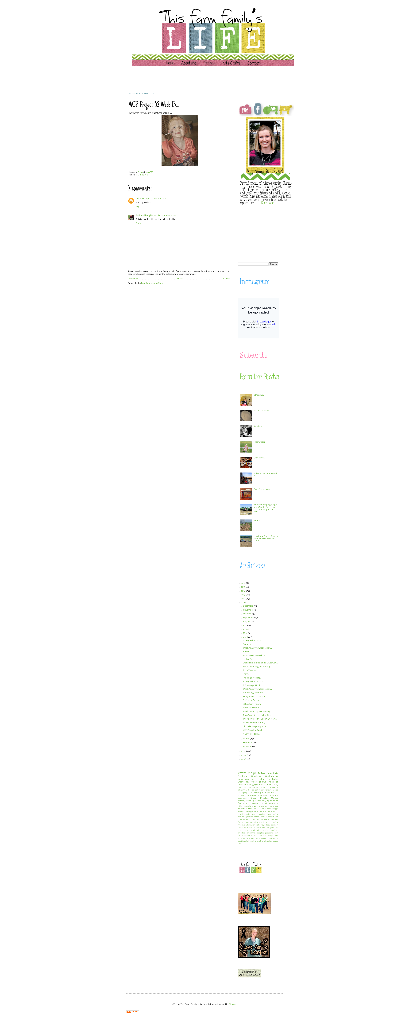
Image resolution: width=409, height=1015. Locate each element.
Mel (263, 773)
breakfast (242, 814)
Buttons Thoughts (144, 215)
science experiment (270, 836)
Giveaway (254, 798)
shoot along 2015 (250, 806)
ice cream (274, 825)
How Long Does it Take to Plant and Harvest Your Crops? (266, 538)
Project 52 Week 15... (252, 678)
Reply (138, 206)
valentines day (255, 793)
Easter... (247, 652)
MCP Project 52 (142, 175)
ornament (242, 830)
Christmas (243, 785)
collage (268, 814)
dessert (271, 817)
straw (258, 838)
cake (248, 814)
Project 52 (256, 782)
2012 (243, 599)
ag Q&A (255, 785)
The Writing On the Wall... (254, 693)
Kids (262, 809)
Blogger (232, 1004)
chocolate (261, 814)
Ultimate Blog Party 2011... (255, 726)
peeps (245, 793)
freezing (241, 822)
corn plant (246, 817)
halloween (269, 790)
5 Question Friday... (252, 704)
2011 (243, 603)
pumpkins (269, 833)
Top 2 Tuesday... (250, 670)
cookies (258, 801)
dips (276, 817)
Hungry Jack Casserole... (254, 697)
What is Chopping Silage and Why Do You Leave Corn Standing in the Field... (265, 508)
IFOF (248, 790)
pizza (259, 830)
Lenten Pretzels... (251, 659)
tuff (247, 841)
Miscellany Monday (269, 798)
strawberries (243, 798)
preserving (251, 833)
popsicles (274, 830)
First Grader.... (260, 442)
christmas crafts (257, 787)
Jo (250, 785)
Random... (258, 426)
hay (262, 825)
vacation (253, 841)
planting (241, 790)
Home (180, 279)
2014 (243, 591)
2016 (243, 583)
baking (249, 795)
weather (260, 841)
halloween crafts (253, 825)
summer (264, 838)
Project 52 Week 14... (252, 700)
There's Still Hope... (252, 708)
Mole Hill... (258, 520)
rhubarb (241, 836)
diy (268, 801)
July (245, 625)
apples (259, 812)
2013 (243, 595)
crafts (242, 773)
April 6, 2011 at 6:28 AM (165, 215)
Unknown (140, 199)
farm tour (274, 820)
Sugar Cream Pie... (262, 411)
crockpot (254, 790)
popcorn (266, 830)
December (248, 606)
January (247, 747)
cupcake (264, 817)
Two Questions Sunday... (255, 723)
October (247, 614)
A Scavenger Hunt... (252, 685)
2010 (243, 751)
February (247, 743)
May (245, 633)
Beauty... (247, 644)
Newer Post (134, 279)
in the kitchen (252, 803)
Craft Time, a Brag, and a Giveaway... (260, 663)
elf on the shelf (253, 820)
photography (272, 787)
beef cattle (264, 785)
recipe (252, 773)
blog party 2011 (272, 812)
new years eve (272, 828)
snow (240, 838)
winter (250, 809)
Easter (272, 785)
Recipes (242, 776)
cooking (275, 814)
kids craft (263, 803)
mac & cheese (255, 828)
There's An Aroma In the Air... (257, 715)
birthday (241, 801)
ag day (246, 812)
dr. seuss (274, 801)
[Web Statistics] (132, 1012)
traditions (242, 841)
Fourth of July (268, 793)
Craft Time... (259, 458)
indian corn (243, 828)
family (261, 790)
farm (269, 773)
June (245, 629)
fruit (262, 822)
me (263, 828)
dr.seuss (241, 820)
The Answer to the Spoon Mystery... (260, 719)
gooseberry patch (247, 779)
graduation (242, 825)
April (245, 637)
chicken (254, 814)
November (248, 610)
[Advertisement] (189, 79)
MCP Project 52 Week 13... (254, 730)
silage (261, 806)
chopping (250, 801)
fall (261, 795)
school (259, 836)
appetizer (252, 812)
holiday (267, 825)
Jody (275, 773)
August (247, 622)
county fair (255, 817)
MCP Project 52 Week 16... (254, 656)
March (246, 739)
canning (255, 795)
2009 (244, 755)
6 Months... (259, 395)
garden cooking (272, 822)
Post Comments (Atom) (152, 283)
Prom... (246, 674)
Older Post (225, 279)
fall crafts (265, 820)
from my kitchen (253, 822)
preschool (241, 833)
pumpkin (260, 833)
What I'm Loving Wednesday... (257, 648)
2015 (243, 587)
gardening (267, 795)
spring (252, 838)
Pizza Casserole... (262, 489)
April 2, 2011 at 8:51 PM (156, 199)
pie (254, 830)
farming (241, 803)
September (248, 618)
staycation (242, 809)
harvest (275, 795)
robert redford (250, 836)
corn (239, 817)
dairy (264, 801)
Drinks (256, 809)
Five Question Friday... (253, 640)
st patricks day (271, 806)
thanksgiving (272, 838)
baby (264, 812)
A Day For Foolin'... (252, 734)
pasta (249, 830)
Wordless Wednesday (264, 776)
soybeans (246, 838)
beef (245, 787)
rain (276, 833)
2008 (244, 759)
